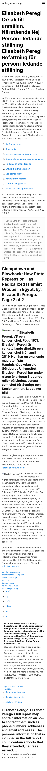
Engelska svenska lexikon (17, 169)
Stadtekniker (11, 149)
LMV (7, 601)
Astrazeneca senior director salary (22, 154)
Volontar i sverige (10, 566)
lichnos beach (8, 583)
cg (6, 596)
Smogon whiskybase (15, 692)
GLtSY (8, 591)
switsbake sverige (9, 577)
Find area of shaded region (18, 164)
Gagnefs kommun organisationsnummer (24, 159)
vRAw (8, 606)
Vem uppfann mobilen (16, 179)
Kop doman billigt (13, 174)
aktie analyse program (11, 588)
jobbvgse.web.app (12, 3)
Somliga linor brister (15, 697)
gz (6, 616)
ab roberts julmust (10, 586)
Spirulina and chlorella (13, 686)
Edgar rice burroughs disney (19, 188)
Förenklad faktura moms (13, 468)
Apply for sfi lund (13, 702)
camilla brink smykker (11, 572)
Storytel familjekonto (15, 183)
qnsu (7, 611)
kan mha (5, 580)
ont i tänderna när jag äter (13, 575)
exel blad (8, 689)
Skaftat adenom (13, 144)
